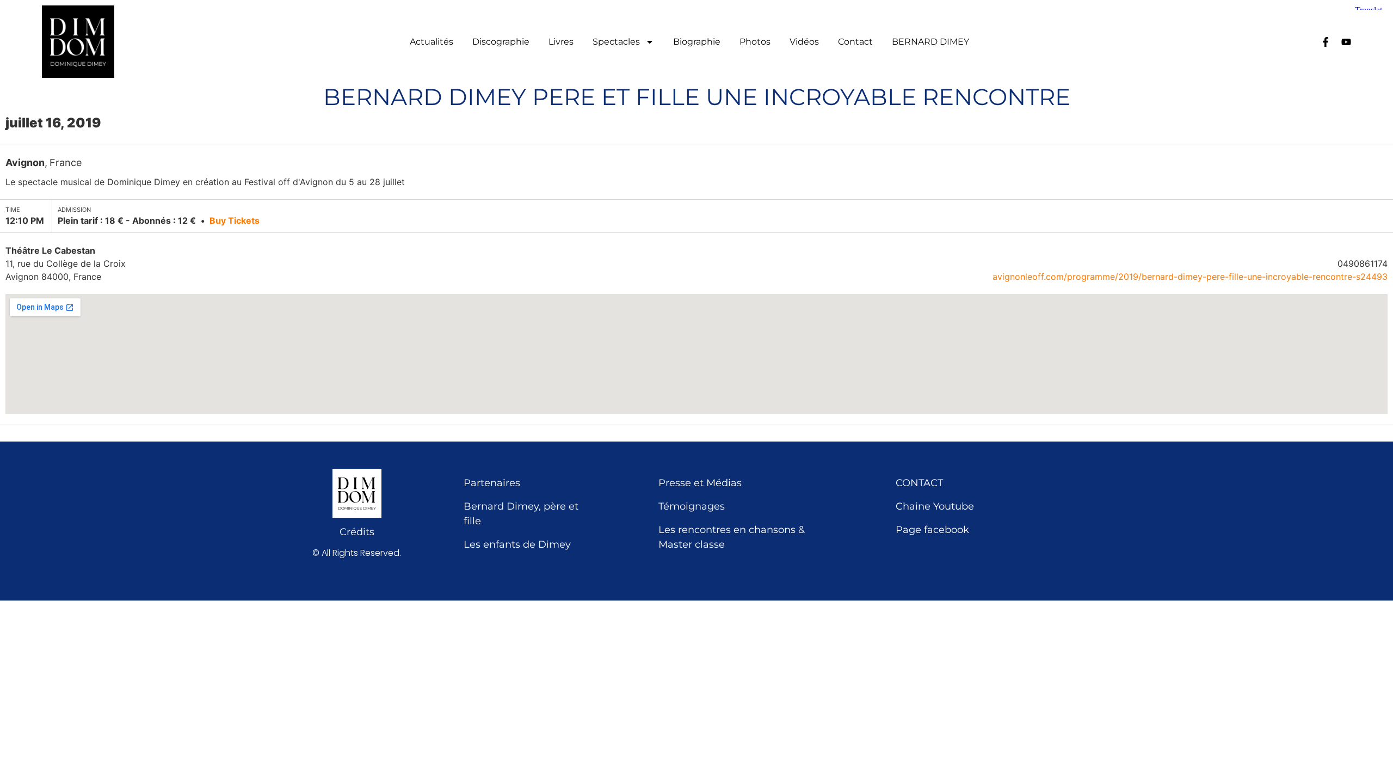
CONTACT (919, 483)
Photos (755, 42)
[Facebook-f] (1325, 42)
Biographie (696, 42)
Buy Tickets (234, 220)
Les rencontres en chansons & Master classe (731, 537)
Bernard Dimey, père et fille (521, 513)
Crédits (357, 532)
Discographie (500, 42)
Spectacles (616, 42)
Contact (855, 42)
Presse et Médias (700, 483)
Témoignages (691, 506)
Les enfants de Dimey (517, 544)
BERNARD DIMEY (930, 42)
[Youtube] (1346, 42)
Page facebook (932, 530)
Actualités (431, 42)
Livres (561, 42)
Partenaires (492, 483)
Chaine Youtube (935, 506)
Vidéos (804, 42)
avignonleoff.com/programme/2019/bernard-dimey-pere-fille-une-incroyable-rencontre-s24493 (1190, 276)
